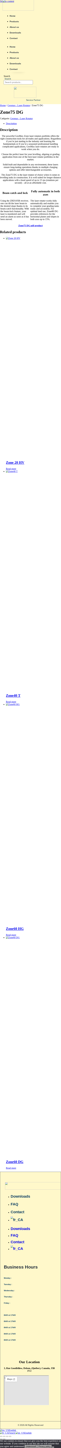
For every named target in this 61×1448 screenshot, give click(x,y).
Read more (11, 468)
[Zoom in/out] (1, 1436)
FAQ (14, 1204)
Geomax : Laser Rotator (19, 105)
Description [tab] (11, 123)
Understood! (31, 1446)
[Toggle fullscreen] (4, 1436)
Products (14, 21)
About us (14, 27)
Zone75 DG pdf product (30, 225)
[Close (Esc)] (10, 1436)
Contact (14, 38)
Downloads (15, 32)
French (12, 1433)
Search (7, 76)
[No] (53, 1447)
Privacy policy (44, 1446)
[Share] (7, 1436)
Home (12, 16)
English (12, 1430)
